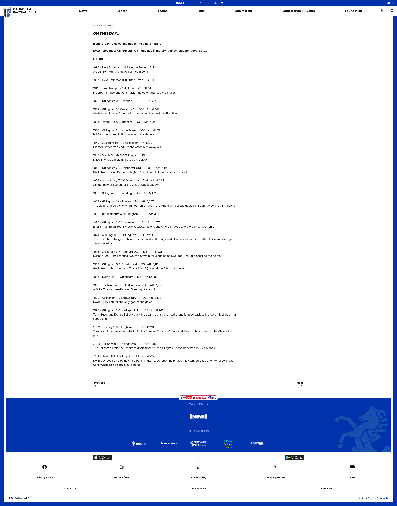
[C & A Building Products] (227, 443)
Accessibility (198, 477)
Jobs (352, 477)
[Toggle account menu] (382, 11)
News (83, 11)
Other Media (382, 498)
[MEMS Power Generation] (198, 416)
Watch (122, 11)
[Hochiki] (169, 443)
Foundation (353, 11)
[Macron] (139, 443)
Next (300, 382)
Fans (201, 11)
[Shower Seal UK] (198, 443)
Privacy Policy (44, 477)
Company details (275, 477)
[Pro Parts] (257, 443)
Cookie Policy (198, 488)
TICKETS (180, 3)
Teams (162, 11)
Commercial (244, 11)
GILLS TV (216, 3)
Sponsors (326, 488)
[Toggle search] (392, 11)
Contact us (70, 488)
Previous (99, 382)
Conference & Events (299, 11)
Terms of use (122, 477)
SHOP (198, 3)
